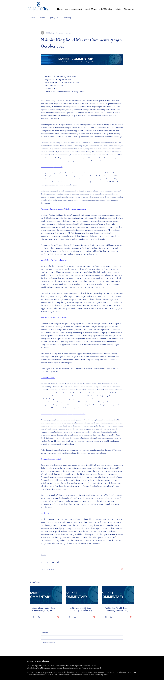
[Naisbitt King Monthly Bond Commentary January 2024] (46, 595)
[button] (132, 18)
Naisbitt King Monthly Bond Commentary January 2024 (43, 609)
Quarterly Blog (53, 18)
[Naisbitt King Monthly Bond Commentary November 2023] (118, 595)
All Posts (32, 18)
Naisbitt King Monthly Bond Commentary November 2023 (116, 609)
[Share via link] (58, 562)
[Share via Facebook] (42, 562)
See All (132, 582)
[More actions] (122, 33)
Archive (42, 18)
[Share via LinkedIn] (53, 562)
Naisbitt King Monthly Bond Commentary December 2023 (80, 609)
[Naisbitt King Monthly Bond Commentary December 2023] (82, 595)
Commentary (67, 18)
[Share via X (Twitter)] (47, 562)
